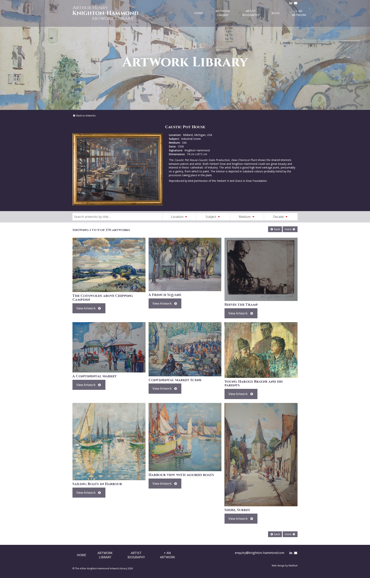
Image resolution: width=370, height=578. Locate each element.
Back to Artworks (86, 115)
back (276, 229)
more (288, 229)
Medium (245, 217)
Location (177, 217)
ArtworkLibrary (105, 555)
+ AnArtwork (167, 555)
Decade (278, 217)
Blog (275, 13)
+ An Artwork (299, 13)
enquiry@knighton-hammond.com (259, 553)
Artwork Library (222, 13)
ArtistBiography (136, 555)
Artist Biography (250, 13)
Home (198, 13)
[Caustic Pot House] (117, 169)
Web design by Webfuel (285, 565)
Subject (211, 217)
